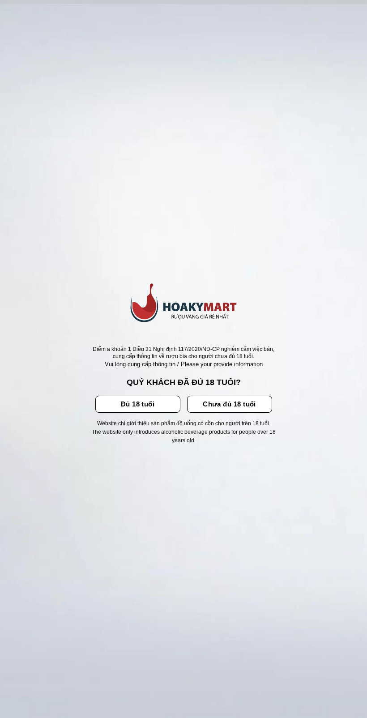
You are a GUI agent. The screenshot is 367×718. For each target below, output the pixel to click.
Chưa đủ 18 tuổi (229, 404)
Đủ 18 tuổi (138, 404)
